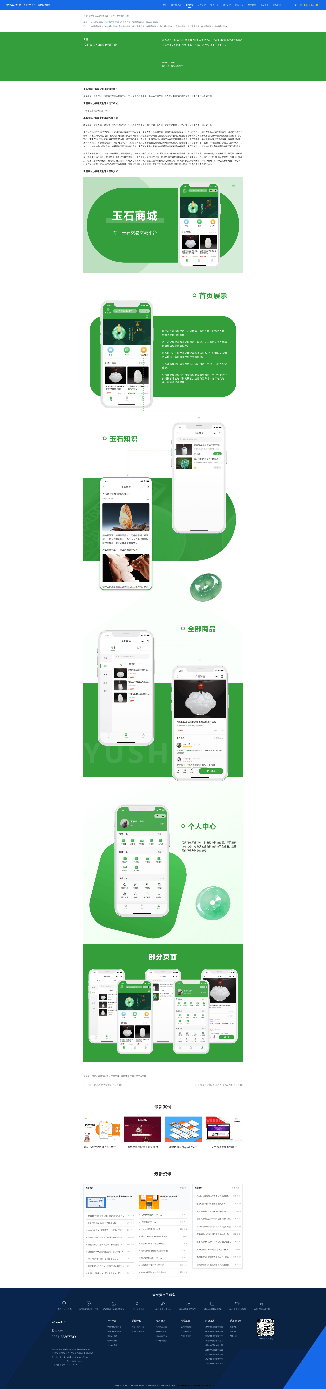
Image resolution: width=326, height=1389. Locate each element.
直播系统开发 (152, 26)
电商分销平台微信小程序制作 (153, 1272)
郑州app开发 (112, 1336)
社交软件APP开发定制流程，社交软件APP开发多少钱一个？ (106, 1252)
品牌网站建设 (186, 1327)
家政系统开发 (125, 26)
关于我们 (233, 1327)
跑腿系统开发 (221, 26)
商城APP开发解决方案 (214, 1327)
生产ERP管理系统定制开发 (152, 1244)
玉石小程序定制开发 (101, 1076)
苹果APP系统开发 (114, 1327)
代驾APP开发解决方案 (214, 1331)
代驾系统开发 (138, 26)
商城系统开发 (97, 26)
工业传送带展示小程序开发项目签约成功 (213, 1227)
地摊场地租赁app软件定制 (183, 1147)
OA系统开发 (161, 1331)
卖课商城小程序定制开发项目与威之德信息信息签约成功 (213, 1234)
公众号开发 (125, 22)
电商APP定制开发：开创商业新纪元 (103, 1259)
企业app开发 (112, 1345)
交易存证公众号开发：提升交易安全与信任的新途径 (106, 1237)
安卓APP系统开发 (114, 1331)
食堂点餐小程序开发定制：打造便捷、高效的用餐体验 (106, 1245)
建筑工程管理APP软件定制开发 (154, 1236)
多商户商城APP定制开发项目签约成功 (212, 1211)
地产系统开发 (193, 26)
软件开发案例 (117, 16)
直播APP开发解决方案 (214, 1350)
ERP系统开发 (161, 1341)
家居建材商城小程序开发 (151, 1258)
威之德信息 (176, 5)
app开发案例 (112, 1341)
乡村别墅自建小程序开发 (151, 1215)
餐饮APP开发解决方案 (214, 1345)
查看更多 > (183, 1188)
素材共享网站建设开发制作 (142, 1147)
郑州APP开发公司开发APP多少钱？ (103, 1223)
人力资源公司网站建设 (224, 1147)
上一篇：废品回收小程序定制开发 (102, 1085)
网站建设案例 (152, 22)
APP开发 (202, 5)
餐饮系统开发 (166, 26)
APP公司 (233, 1336)
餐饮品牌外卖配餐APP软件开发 (154, 1251)
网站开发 (239, 5)
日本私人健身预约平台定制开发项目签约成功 (213, 1196)
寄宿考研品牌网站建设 (150, 1229)
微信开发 (214, 5)
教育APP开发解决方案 (214, 1341)
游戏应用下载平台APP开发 (152, 1265)
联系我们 (277, 5)
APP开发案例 (97, 22)
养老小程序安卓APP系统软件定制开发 (102, 1147)
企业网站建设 (186, 1331)
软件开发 (227, 5)
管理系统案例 (138, 22)
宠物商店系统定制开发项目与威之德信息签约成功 (213, 1257)
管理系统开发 (161, 1327)
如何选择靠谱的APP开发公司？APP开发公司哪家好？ (106, 1273)
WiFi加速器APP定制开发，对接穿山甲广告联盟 (106, 1230)
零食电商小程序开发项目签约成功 (210, 1204)
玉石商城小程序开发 (120, 1076)
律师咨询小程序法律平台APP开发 (120, 1196)
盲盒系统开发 (207, 26)
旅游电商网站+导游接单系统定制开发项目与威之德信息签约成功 (213, 1250)
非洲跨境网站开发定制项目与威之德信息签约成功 (213, 1265)
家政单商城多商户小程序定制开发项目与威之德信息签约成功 (213, 1242)
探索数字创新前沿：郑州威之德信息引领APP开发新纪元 (106, 1216)
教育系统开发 (111, 26)
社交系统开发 (180, 26)
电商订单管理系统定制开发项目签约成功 (213, 1219)
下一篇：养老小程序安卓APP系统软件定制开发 (216, 1085)
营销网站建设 (186, 1336)
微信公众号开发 (138, 1331)
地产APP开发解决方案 (214, 1359)
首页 (165, 5)
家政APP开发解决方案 (214, 1336)
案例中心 (190, 5)
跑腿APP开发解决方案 (214, 1364)
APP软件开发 (102, 16)
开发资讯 (264, 5)
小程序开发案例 (112, 22)
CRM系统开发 (161, 1336)
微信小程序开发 (138, 1327)
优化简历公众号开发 (169, 1196)
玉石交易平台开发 (138, 1076)
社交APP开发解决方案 (214, 1354)
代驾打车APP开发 (148, 1222)
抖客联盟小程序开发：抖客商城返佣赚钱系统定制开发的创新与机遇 (106, 1266)
